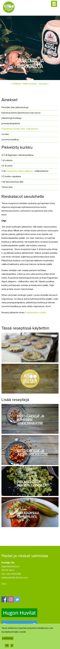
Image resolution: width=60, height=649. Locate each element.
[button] (54, 4)
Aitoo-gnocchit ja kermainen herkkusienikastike (30, 419)
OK (6, 645)
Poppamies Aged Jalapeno (19, 171)
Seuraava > (44, 83)
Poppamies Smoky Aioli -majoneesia (19, 128)
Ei (12, 645)
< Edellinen (15, 83)
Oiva (3, 583)
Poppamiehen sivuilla (35, 312)
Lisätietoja (7, 638)
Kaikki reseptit (30, 83)
